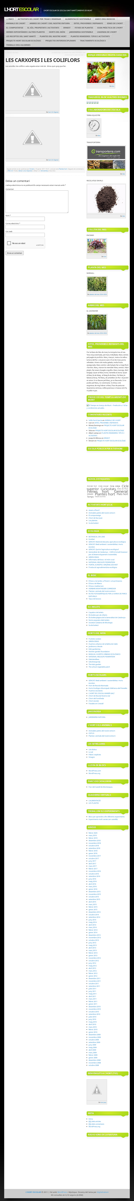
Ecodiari (92, 539)
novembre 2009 (95, 1037)
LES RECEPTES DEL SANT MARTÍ (21, 36)
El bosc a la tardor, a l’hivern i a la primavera (105, 581)
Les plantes (93, 520)
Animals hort (92, 486)
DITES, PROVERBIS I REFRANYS (88, 23)
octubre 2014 (94, 914)
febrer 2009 (93, 1055)
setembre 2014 (94, 917)
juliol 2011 (92, 988)
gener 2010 (93, 1032)
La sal (91, 752)
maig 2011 (93, 994)
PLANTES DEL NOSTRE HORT (53, 36)
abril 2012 (92, 968)
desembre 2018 (94, 840)
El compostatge (95, 515)
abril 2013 (92, 948)
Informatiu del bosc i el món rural (101, 559)
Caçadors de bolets (96, 612)
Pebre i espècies (95, 754)
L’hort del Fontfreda (96, 698)
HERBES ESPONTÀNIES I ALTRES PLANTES (25, 32)
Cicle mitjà (115, 486)
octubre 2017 (94, 858)
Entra (91, 1119)
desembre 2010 (94, 1006)
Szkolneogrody (94, 662)
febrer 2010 (93, 1029)
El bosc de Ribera (95, 583)
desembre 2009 (94, 1034)
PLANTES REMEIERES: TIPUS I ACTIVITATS (90, 36)
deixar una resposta (25, 171)
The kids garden (95, 664)
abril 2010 (92, 1024)
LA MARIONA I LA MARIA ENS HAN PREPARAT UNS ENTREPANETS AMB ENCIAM (68, 54)
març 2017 (93, 866)
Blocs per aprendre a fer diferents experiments (107, 816)
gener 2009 (93, 1057)
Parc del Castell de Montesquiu (101, 787)
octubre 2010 (94, 1011)
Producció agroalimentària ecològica (103, 567)
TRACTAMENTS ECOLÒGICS (93, 40)
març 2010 (93, 1027)
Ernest (32, 169)
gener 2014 (93, 932)
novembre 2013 (95, 937)
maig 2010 (93, 1022)
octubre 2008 (94, 1065)
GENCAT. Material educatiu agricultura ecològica (107, 542)
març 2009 (93, 1052)
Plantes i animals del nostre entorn (102, 591)
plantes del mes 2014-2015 (98, 294)
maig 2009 (93, 1047)
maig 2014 (93, 922)
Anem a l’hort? (94, 510)
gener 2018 (93, 853)
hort (105, 256)
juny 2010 (92, 1019)
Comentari (9, 189)
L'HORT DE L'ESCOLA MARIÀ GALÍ (101, 693)
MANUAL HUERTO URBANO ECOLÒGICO (104, 654)
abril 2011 (92, 996)
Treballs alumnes (100, 497)
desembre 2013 (94, 935)
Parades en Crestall (96, 703)
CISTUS (91, 733)
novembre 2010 (95, 1009)
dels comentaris (96, 1124)
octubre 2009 (94, 1039)
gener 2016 (93, 889)
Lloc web (8, 231)
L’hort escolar (94, 701)
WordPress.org (94, 773)
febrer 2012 (93, 973)
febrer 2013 (93, 953)
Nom (8, 215)
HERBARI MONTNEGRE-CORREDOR (102, 588)
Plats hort (122, 494)
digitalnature (102, 1192)
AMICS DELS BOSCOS (105, 19)
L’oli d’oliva (93, 749)
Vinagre (92, 757)
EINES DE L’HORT (115, 23)
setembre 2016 (94, 876)
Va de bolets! (94, 523)
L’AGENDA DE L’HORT (107, 32)
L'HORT (21, 9)
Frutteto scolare (95, 639)
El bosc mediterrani (96, 586)
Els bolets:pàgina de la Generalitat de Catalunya (107, 617)
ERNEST (67, 27)
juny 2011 (92, 991)
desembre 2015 (94, 891)
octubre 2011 (94, 983)
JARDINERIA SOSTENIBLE (81, 32)
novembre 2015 (95, 894)
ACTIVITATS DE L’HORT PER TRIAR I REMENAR (39, 19)
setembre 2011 (94, 986)
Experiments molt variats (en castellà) (103, 819)
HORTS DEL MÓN (57, 32)
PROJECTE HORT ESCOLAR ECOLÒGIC (23, 40)
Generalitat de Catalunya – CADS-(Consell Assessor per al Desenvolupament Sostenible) (108, 553)
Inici (11, 19)
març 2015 (93, 904)
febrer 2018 (93, 851)
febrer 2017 (93, 868)
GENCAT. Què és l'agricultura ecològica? (104, 549)
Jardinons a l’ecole (95, 646)
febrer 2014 (93, 930)
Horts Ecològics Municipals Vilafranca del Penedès (108, 688)
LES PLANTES (94, 803)
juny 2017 (92, 861)
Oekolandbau (94, 659)
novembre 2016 (95, 871)
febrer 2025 (93, 833)
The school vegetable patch (99, 667)
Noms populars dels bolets (99, 620)
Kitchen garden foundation (99, 651)
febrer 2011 (93, 1001)
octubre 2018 (94, 845)
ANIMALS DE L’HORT (15, 23)
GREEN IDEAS (94, 557)
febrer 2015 (93, 907)
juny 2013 (92, 942)
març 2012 (93, 971)
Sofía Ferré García (95, 420)
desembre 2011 (94, 978)
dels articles (95, 1121)
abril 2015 (92, 902)
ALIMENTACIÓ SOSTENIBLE (78, 19)
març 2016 (93, 886)
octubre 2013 (94, 940)
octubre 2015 (94, 896)
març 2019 (93, 835)
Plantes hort (63, 169)
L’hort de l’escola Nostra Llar (99, 696)
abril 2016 (92, 884)
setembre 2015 (94, 899)
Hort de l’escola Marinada (98, 685)
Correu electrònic (12, 223)
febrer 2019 (93, 838)
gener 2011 (93, 1004)
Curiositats (108, 489)
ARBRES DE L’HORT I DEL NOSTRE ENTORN (50, 23)
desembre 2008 (94, 1060)
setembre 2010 (94, 1014)
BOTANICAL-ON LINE (97, 536)
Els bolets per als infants (98, 615)
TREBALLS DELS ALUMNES (18, 45)
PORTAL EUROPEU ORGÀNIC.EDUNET (103, 565)
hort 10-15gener (53, 112)
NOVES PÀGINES (12, 53)
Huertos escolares (96, 690)
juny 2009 (92, 1045)
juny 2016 (92, 879)
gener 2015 (93, 909)
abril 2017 (92, 863)
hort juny (103, 1102)
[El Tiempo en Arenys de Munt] (108, 408)
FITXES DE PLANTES (84, 27)
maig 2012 (93, 965)
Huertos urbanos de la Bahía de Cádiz (103, 644)
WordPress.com (95, 770)
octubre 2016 (94, 874)
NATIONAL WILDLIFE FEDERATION (102, 562)
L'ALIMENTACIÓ (95, 800)
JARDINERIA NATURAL (97, 717)
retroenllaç (44, 171)
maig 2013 (93, 945)
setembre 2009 (94, 1042)
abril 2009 (92, 1050)
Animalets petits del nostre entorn (102, 513)
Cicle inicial (103, 486)
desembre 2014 (94, 912)
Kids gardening (94, 649)
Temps (90, 496)
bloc (113, 86)
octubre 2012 (94, 960)
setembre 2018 (94, 848)
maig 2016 (93, 881)
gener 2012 (93, 976)
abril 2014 (92, 925)
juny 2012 (92, 963)
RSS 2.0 (10, 171)
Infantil (90, 494)
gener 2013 (93, 955)
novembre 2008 (95, 1063)
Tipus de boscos (95, 599)
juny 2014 (92, 920)
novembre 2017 (95, 856)
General (121, 491)
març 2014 (93, 927)
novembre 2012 (95, 958)
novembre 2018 (95, 843)
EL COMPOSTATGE (14, 27)
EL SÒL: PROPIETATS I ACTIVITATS (43, 27)
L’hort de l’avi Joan (95, 518)
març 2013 (93, 950)
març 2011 (93, 999)
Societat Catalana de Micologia (100, 622)
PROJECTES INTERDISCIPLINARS (60, 40)
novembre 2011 (95, 981)
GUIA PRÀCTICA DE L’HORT (110, 27)
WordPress (62, 1192)
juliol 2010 (92, 1017)
